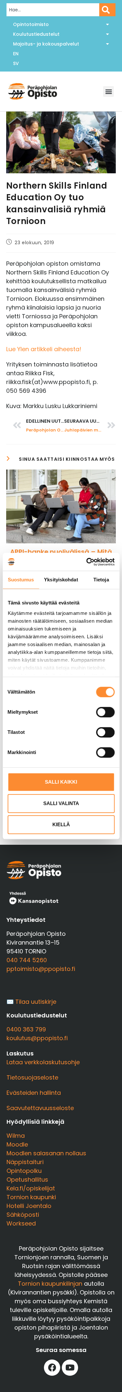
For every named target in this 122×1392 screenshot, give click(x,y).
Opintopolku (24, 1171)
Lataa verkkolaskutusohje (43, 1062)
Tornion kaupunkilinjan (50, 1283)
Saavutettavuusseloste (40, 1108)
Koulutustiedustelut (36, 34)
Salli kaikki (61, 782)
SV (16, 63)
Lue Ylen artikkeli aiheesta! (43, 349)
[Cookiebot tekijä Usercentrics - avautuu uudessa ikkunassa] (87, 562)
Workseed (21, 1223)
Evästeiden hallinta (34, 1093)
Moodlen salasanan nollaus (46, 1153)
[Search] (107, 9)
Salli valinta (61, 803)
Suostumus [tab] (21, 579)
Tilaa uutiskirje (35, 1002)
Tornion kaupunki (31, 1197)
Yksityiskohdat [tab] (61, 579)
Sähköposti (23, 1215)
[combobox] (53, 9)
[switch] (105, 712)
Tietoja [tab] (101, 579)
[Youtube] (70, 1367)
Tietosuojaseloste (32, 1077)
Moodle (17, 1144)
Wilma (16, 1136)
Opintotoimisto (31, 24)
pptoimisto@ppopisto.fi (41, 969)
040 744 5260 (27, 960)
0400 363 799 (26, 1029)
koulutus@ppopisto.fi (37, 1038)
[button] (108, 91)
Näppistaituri (25, 1162)
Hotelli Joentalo (29, 1206)
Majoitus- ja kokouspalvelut (46, 44)
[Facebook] (52, 1367)
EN (16, 53)
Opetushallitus (27, 1179)
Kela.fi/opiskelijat (31, 1188)
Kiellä (61, 824)
